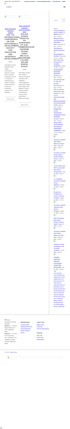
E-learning (39, 327)
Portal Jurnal (40, 337)
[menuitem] (29, 1)
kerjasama (61, 294)
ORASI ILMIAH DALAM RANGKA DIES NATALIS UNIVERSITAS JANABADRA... (58, 126)
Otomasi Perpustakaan (43, 329)
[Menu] (64, 6)
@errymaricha (14, 352)
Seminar (10, 33)
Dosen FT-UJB (61, 277)
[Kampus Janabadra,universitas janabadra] (8, 7)
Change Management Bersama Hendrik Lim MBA (59, 32)
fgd (59, 279)
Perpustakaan (40, 339)
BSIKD (63, 1)
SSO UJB (39, 335)
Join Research (60, 292)
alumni (55, 273)
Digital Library (40, 325)
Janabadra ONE (25, 325)
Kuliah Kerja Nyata (26, 329)
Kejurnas (56, 294)
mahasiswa (60, 298)
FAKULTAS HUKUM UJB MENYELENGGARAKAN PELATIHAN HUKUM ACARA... (60, 101)
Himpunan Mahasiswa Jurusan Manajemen (59, 287)
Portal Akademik (56, 1)
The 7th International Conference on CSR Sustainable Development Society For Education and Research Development (12, 47)
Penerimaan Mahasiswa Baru (44, 1)
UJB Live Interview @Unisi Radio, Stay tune (59, 91)
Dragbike (56, 279)
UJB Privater (61, 306)
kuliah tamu (59, 296)
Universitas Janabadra (29, 1)
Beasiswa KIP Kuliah (26, 327)
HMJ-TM (62, 289)
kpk (54, 296)
